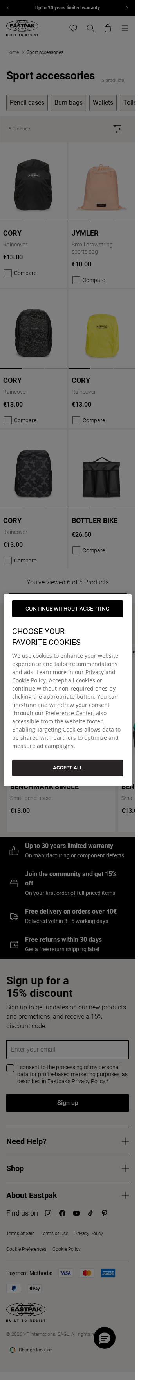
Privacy (94, 671)
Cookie (20, 680)
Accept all (68, 767)
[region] (68, 690)
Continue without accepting (67, 608)
